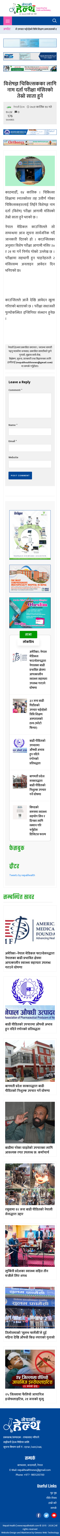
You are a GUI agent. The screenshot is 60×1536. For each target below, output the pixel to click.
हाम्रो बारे (52, 1503)
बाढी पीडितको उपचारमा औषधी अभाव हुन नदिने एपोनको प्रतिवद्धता (37, 752)
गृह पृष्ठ (53, 1493)
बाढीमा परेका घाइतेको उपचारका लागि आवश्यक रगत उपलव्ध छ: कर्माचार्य (29, 1150)
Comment (15, 390)
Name (12, 425)
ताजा (28, 634)
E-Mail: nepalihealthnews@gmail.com (30, 1470)
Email (12, 441)
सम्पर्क (53, 1508)
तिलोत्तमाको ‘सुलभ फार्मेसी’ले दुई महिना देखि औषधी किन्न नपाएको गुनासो (30, 1335)
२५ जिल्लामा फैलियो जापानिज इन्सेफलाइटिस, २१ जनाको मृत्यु (24, 1397)
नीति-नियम (51, 1498)
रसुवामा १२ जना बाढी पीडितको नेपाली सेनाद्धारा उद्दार (28, 1212)
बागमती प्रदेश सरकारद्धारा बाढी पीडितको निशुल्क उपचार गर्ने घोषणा (38, 785)
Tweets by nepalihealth (22, 875)
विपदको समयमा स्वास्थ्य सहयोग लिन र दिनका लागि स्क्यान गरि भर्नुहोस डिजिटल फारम (38, 821)
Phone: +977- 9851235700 (30, 1475)
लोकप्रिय (28, 642)
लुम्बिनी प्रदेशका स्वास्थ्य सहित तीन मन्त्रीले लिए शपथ (26, 1273)
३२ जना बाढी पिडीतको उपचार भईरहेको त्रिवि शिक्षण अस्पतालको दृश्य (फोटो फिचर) (38, 714)
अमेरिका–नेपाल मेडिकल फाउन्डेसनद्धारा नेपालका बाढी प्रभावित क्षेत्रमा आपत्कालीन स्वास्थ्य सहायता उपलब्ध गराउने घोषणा (38, 669)
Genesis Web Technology (46, 1532)
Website (13, 457)
